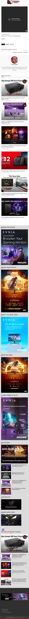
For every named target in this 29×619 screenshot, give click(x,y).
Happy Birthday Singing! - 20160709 (9, 49)
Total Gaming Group (10, 617)
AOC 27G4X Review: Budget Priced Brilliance (18, 489)
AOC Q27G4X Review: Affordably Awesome (14, 460)
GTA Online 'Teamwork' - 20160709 (20, 52)
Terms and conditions (6, 612)
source (3, 38)
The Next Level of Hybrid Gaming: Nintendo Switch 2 (13, 171)
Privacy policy (5, 610)
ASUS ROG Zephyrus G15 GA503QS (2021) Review (18, 473)
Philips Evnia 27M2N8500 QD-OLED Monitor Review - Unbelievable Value (19, 482)
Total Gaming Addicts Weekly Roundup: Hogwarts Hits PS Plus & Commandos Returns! (14, 194)
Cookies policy (5, 609)
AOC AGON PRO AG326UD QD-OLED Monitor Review (12, 217)
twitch (12, 44)
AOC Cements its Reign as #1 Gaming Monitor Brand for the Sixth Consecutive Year (19, 564)
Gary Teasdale (16, 532)
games (7, 44)
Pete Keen (14, 64)
